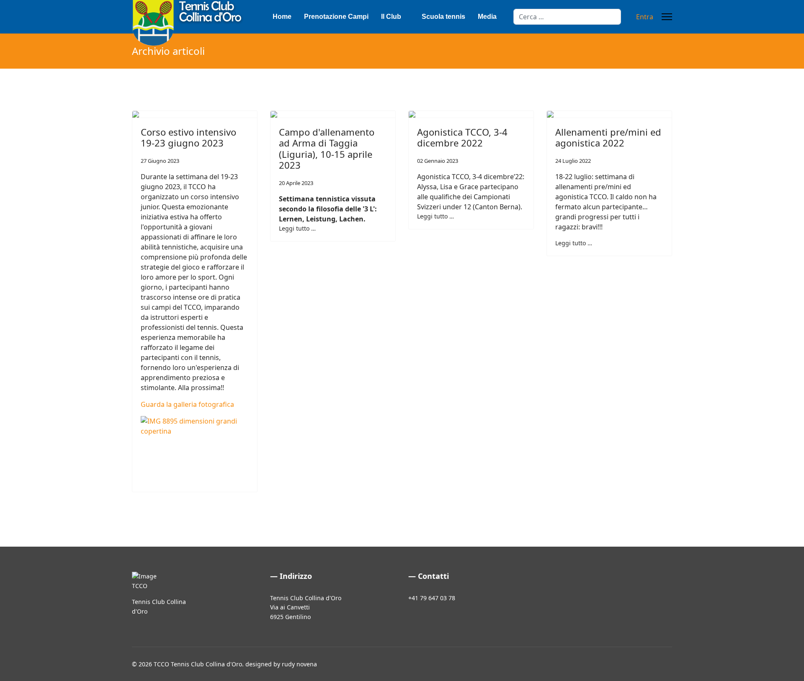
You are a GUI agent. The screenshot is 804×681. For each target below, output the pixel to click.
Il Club (391, 16)
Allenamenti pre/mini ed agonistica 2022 (608, 137)
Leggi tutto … (297, 228)
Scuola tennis (443, 16)
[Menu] (667, 16)
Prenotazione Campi (336, 16)
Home (282, 16)
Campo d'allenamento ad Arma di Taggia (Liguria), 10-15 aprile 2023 (326, 148)
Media (487, 16)
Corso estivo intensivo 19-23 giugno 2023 (188, 137)
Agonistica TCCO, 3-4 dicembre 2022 (462, 137)
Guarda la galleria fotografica (187, 404)
